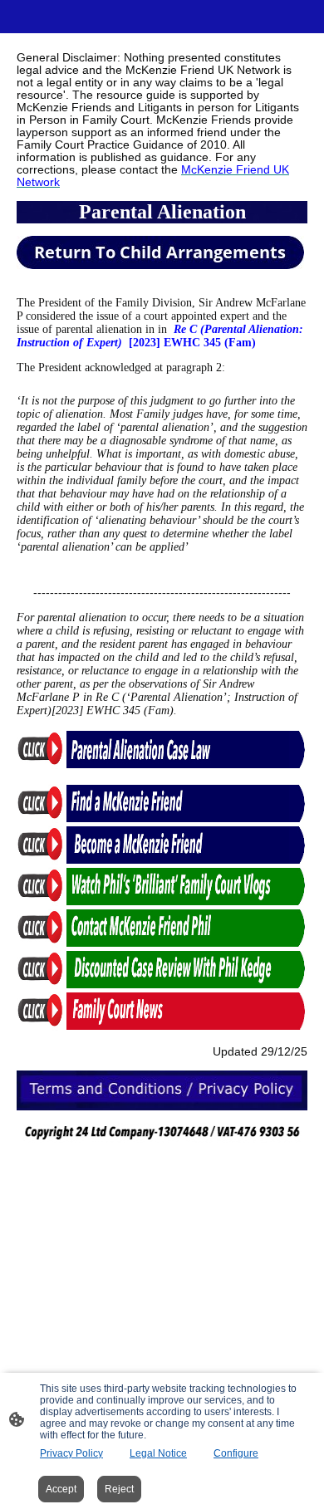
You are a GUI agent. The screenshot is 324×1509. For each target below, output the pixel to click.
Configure (236, 1453)
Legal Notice (158, 1453)
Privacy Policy (71, 1453)
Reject (119, 1489)
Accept (61, 1489)
